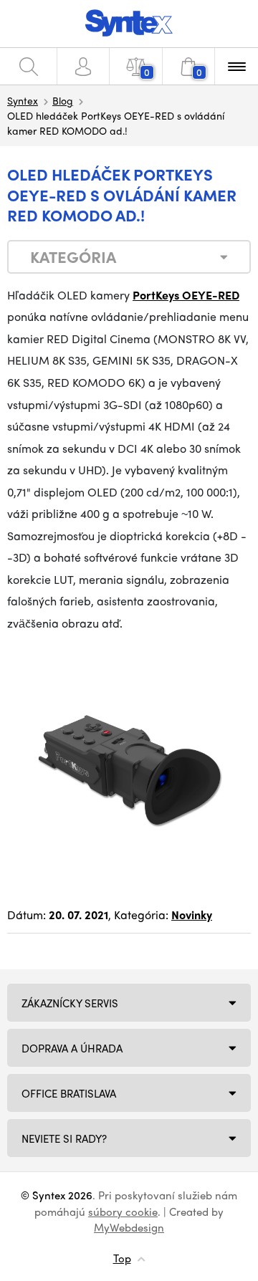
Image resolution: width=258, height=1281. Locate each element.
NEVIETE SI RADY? (64, 1138)
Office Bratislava (69, 1093)
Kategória (73, 256)
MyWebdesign (129, 1227)
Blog (62, 100)
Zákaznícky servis (70, 1003)
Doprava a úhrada (72, 1048)
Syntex (22, 100)
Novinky (191, 914)
